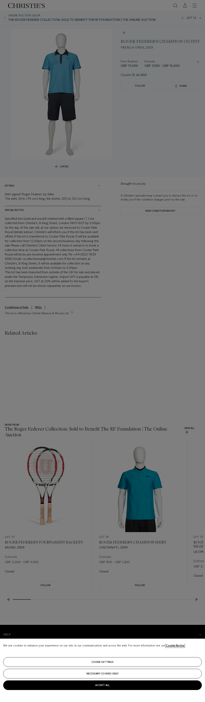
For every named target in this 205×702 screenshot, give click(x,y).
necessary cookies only (102, 673)
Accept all (102, 685)
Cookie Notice (175, 645)
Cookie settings (102, 661)
